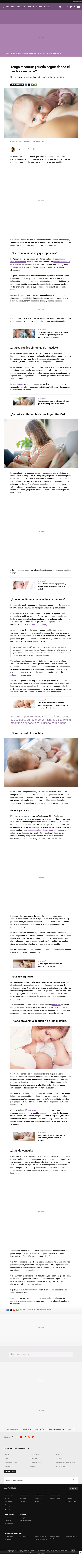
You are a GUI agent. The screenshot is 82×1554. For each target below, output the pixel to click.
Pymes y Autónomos (26, 1520)
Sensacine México (40, 1536)
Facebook (64, 7)
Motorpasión (69, 1498)
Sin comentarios (18, 84)
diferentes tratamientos (34, 1110)
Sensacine (38, 1498)
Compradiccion (9, 1523)
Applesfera (8, 1504)
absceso (42, 287)
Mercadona (43, 53)
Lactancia (31, 1310)
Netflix (8, 53)
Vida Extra (23, 1501)
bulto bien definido (30, 1290)
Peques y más (60, 1466)
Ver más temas (10, 1471)
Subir (72, 1488)
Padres (32, 1466)
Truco (35, 53)
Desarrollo (59, 1458)
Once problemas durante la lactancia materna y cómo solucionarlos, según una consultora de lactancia (53, 705)
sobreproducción (17, 675)
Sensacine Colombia (41, 1539)
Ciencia (58, 53)
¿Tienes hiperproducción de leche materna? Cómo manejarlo (50, 965)
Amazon (51, 53)
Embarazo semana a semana (56, 1429)
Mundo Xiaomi (9, 1510)
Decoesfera (8, 1520)
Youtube (78, 7)
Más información (54, 1552)
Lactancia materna (44, 1310)
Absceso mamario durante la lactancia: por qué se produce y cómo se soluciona (53, 402)
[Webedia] (77, 1)
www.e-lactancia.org (38, 625)
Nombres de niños (25, 1429)
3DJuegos (23, 1498)
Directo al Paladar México (55, 1537)
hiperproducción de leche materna (41, 830)
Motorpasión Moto (71, 1501)
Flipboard (71, 7)
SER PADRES (10, 7)
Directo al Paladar (55, 1498)
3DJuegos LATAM (25, 1536)
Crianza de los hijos (36, 1462)
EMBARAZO (21, 7)
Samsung (23, 53)
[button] (25, 149)
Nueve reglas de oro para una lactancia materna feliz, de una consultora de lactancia (52, 1137)
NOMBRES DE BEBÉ (43, 7)
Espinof (37, 1501)
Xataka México (9, 1536)
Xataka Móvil (8, 1501)
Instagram (75, 7)
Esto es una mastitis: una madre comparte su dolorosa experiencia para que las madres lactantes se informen (53, 334)
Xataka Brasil (8, 1539)
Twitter (67, 7)
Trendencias (8, 1518)
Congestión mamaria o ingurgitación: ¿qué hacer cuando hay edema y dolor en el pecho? (53, 586)
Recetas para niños (11, 1462)
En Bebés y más (42, 329)
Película (15, 53)
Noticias (7, 1454)
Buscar (74, 1480)
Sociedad (8, 1466)
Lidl (30, 53)
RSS (29, 1436)
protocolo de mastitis (61, 262)
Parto (6, 1458)
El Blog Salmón (24, 1518)
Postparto (33, 1458)
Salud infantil (34, 1454)
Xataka (7, 1498)
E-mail (35, 85)
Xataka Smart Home (10, 1507)
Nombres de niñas (39, 1429)
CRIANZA (31, 7)
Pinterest (60, 7)
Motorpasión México (71, 1536)
